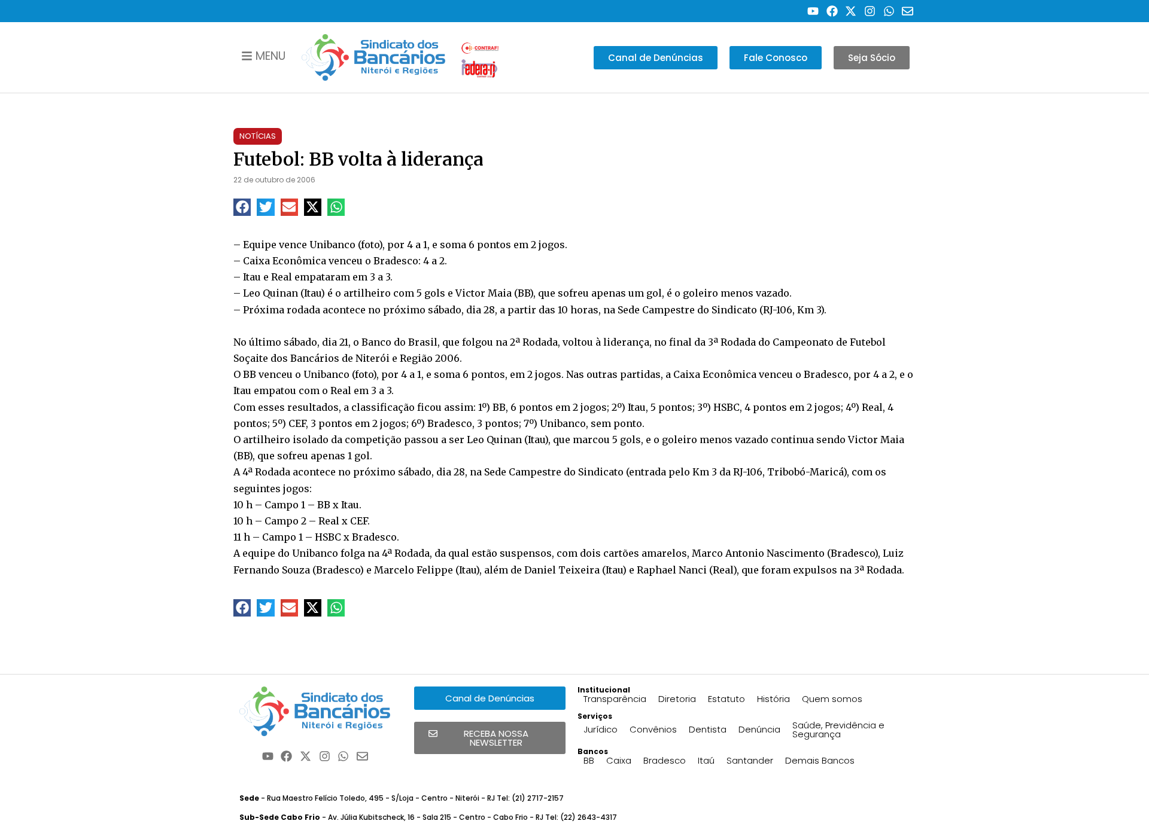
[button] (242, 207)
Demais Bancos (820, 760)
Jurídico (600, 729)
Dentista (708, 729)
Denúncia (759, 729)
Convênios (653, 729)
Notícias (257, 136)
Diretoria (677, 698)
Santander (750, 760)
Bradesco (664, 760)
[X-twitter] (851, 11)
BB (588, 760)
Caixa (618, 760)
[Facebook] (832, 11)
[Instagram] (870, 11)
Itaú (706, 760)
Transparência (614, 698)
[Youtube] (813, 11)
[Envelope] (907, 11)
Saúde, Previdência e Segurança (838, 729)
